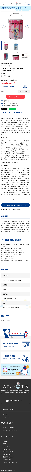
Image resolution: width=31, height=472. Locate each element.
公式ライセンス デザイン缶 (20, 7)
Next (27, 26)
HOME (2, 7)
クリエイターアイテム (8, 428)
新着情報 (5, 441)
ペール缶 (5, 414)
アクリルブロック (7, 417)
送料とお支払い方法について (11, 106)
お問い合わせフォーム (17, 401)
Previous (4, 26)
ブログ (4, 444)
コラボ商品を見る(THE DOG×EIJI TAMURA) (15, 205)
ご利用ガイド (6, 446)
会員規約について (7, 454)
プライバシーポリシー (8, 452)
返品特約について (8, 101)
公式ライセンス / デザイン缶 (10, 430)
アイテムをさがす (9, 7)
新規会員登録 (6, 449)
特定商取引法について (8, 457)
